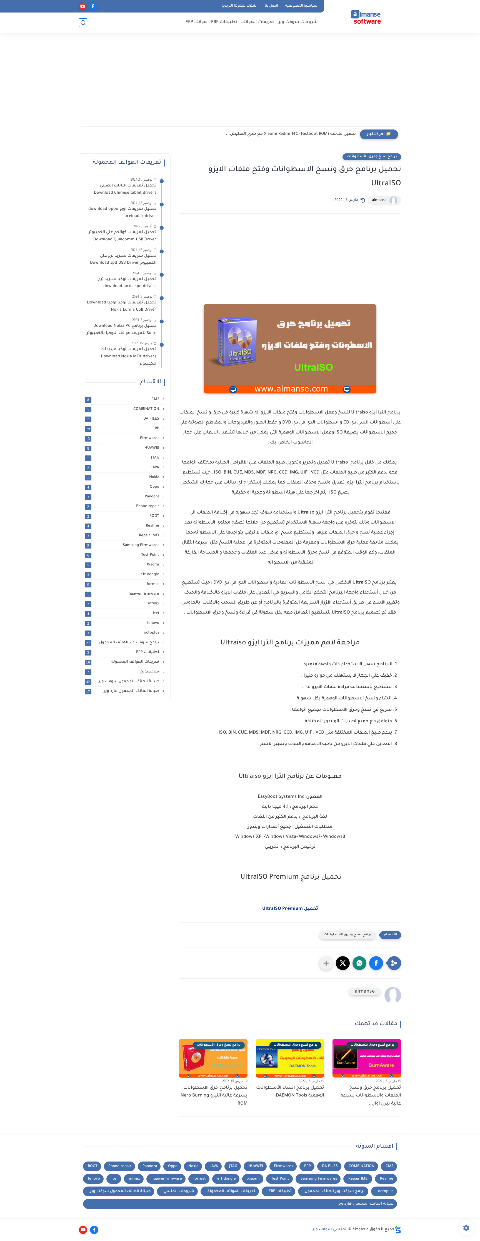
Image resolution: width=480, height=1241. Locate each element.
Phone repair (124, 506)
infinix (124, 604)
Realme (124, 526)
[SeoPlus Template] (397, 1229)
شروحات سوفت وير (298, 22)
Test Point (124, 555)
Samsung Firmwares (124, 545)
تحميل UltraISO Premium (290, 908)
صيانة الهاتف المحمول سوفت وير (123, 681)
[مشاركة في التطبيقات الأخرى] (326, 963)
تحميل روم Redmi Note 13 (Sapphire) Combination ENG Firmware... (291, 134)
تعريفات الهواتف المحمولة (123, 662)
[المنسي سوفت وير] (363, 16)
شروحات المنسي (179, 1191)
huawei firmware (124, 594)
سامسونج (124, 672)
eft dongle (124, 574)
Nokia (123, 477)
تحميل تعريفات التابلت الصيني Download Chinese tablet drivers (124, 189)
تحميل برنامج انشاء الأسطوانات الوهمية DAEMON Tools (290, 1091)
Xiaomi (124, 565)
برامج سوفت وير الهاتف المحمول (123, 643)
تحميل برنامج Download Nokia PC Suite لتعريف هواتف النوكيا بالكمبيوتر (121, 330)
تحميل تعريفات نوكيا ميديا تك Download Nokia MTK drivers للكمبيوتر (128, 356)
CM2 (124, 399)
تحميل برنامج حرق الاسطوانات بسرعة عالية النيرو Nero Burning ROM (214, 1096)
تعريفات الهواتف (257, 22)
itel (124, 613)
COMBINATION (124, 409)
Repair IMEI (124, 536)
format (124, 584)
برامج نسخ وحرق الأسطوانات (372, 157)
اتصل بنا (271, 6)
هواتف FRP (196, 22)
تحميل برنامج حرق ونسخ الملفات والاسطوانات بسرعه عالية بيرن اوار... (371, 1096)
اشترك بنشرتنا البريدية (240, 6)
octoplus (124, 633)
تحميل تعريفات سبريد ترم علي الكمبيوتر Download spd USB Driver (123, 260)
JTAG (124, 458)
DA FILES (124, 419)
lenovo (124, 623)
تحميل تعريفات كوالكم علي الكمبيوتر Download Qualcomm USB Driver (122, 236)
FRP (123, 429)
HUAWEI (124, 448)
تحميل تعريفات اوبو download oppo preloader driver (122, 213)
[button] (376, 963)
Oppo (124, 487)
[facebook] (93, 6)
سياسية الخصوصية (301, 6)
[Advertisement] (240, 83)
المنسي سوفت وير (330, 1229)
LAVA (124, 467)
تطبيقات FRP (224, 22)
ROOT (124, 516)
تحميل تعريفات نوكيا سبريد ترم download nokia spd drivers (127, 283)
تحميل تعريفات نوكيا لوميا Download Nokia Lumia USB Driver (121, 306)
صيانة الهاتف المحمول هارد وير (123, 691)
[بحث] (83, 22)
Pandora (124, 497)
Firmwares (123, 438)
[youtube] (82, 6)
